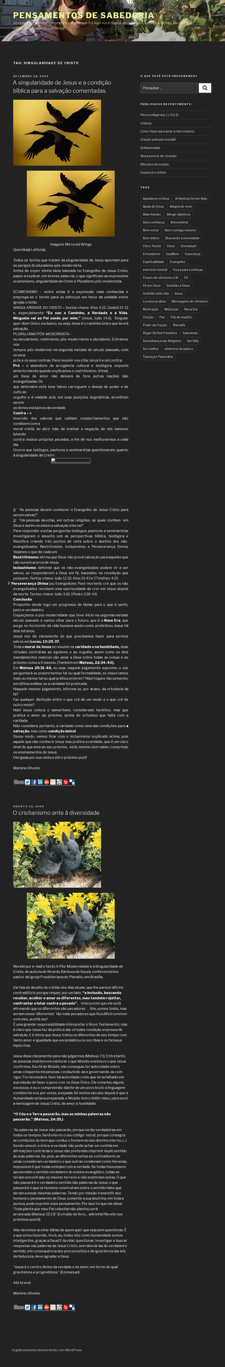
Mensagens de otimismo (189, 301)
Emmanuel (188, 246)
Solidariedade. (150, 148)
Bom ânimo (151, 238)
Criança (145, 123)
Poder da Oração (155, 325)
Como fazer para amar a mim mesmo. (167, 131)
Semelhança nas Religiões (162, 341)
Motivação (151, 309)
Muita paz (171, 309)
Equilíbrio (172, 254)
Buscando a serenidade (182, 238)
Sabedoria (190, 333)
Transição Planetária (158, 356)
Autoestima (179, 222)
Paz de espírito (181, 317)
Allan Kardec (152, 214)
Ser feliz (193, 341)
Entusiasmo (151, 254)
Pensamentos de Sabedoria (84, 15)
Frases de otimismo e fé (160, 277)
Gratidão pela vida (156, 293)
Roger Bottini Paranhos (160, 333)
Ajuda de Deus (153, 206)
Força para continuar (188, 270)
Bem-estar (151, 230)
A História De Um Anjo (191, 198)
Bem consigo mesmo (180, 230)
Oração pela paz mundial (158, 139)
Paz (162, 317)
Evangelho (177, 262)
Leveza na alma (154, 301)
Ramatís (179, 325)
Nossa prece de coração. (158, 156)
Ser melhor (151, 349)
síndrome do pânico (179, 349)
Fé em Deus (152, 285)
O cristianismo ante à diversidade (56, 812)
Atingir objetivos (179, 214)
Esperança (192, 254)
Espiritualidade (153, 262)
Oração (148, 317)
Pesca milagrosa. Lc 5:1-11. (159, 115)
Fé (186, 277)
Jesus (178, 293)
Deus (171, 246)
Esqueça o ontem (153, 172)
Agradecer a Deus (156, 198)
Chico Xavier (152, 246)
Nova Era (191, 309)
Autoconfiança (154, 222)
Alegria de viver (181, 206)
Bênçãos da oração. (154, 164)
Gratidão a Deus (178, 285)
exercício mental (155, 270)
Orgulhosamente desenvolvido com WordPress (47, 1350)
